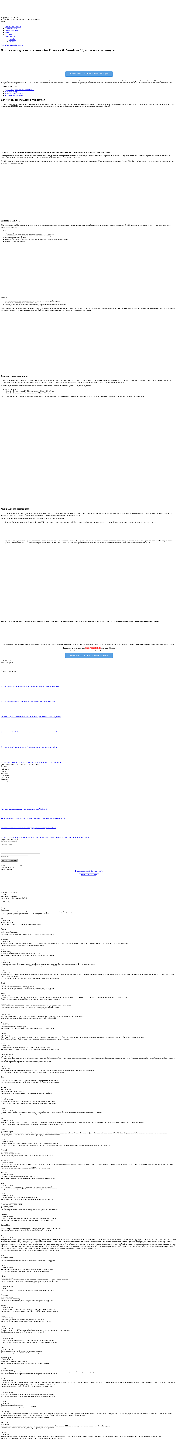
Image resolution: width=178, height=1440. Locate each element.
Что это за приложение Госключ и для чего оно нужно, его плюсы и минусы (28, 701)
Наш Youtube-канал (7, 867)
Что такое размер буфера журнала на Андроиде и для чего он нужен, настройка (29, 747)
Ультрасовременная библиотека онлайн (89, 871)
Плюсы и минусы (12, 91)
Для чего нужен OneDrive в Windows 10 (20, 90)
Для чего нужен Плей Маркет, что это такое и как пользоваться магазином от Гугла (30, 732)
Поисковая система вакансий (89, 873)
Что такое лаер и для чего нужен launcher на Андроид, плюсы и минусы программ (30, 686)
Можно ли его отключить (15, 95)
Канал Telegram (6, 869)
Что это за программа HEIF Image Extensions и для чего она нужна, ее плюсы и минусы (31, 762)
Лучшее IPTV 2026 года (89, 875)
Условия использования (14, 93)
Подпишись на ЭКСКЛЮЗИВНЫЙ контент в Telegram (89, 74)
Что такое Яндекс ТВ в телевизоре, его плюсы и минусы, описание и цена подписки (31, 717)
